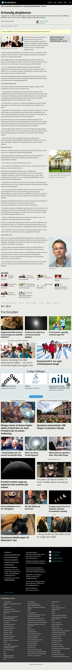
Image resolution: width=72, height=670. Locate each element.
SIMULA (53, 611)
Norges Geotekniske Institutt (34, 633)
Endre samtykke (9, 592)
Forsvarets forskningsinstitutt (10, 620)
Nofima (29, 627)
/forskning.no (56, 555)
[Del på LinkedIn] (7, 306)
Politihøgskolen (55, 601)
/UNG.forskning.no (57, 558)
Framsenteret (7, 622)
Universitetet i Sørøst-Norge (58, 646)
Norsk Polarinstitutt (32, 643)
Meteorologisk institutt (9, 649)
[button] (4, 385)
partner (21, 303)
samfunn (48, 303)
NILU (5, 659)
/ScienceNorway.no (57, 561)
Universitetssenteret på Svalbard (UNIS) (60, 648)
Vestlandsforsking (56, 650)
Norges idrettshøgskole (33, 641)
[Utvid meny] (70, 2)
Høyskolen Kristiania (8, 638)
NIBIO (5, 653)
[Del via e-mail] (9, 306)
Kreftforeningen (7, 644)
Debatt (50, 2)
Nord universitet (31, 629)
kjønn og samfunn (31, 303)
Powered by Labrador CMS (36, 664)
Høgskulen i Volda (8, 634)
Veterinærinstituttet (56, 652)
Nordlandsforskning (32, 631)
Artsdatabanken (7, 607)
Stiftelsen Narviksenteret (57, 624)
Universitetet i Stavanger (57, 644)
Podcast (59, 2)
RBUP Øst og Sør (55, 605)
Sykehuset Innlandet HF (57, 628)
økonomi (41, 303)
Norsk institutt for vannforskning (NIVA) (37, 653)
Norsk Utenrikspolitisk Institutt (35, 649)
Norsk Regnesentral (32, 645)
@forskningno (56, 552)
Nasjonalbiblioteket (32, 612)
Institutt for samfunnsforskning (11, 640)
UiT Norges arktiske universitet (59, 634)
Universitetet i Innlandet (57, 640)
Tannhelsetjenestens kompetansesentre (61, 630)
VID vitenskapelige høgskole (58, 654)
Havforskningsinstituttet (9, 628)
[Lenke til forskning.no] (23, 2)
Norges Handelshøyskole (33, 635)
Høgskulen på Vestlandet (9, 636)
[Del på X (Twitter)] (4, 306)
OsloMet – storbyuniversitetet (34, 655)
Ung (54, 2)
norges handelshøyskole (9, 303)
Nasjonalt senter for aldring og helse (36, 618)
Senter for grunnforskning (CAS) (59, 615)
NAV (4, 651)
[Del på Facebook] (2, 306)
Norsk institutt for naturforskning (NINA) (37, 651)
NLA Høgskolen (31, 601)
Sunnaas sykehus (55, 626)
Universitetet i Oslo (56, 642)
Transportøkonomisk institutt (58, 632)
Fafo (4, 614)
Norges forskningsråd (33, 637)
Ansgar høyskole (7, 601)
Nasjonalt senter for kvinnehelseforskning (37, 622)
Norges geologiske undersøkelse (35, 639)
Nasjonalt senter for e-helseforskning (36, 620)
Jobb (65, 2)
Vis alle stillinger (36, 397)
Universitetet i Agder (56, 636)
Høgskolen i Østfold (8, 632)
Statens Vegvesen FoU (56, 622)
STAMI (53, 620)
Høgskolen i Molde (8, 630)
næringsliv (56, 303)
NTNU (29, 610)
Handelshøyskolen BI (8, 626)
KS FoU (5, 642)
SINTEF (53, 613)
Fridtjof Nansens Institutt (9, 624)
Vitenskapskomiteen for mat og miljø (60, 656)
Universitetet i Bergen (56, 638)
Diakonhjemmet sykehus (9, 609)
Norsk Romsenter (32, 647)
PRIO (53, 603)
